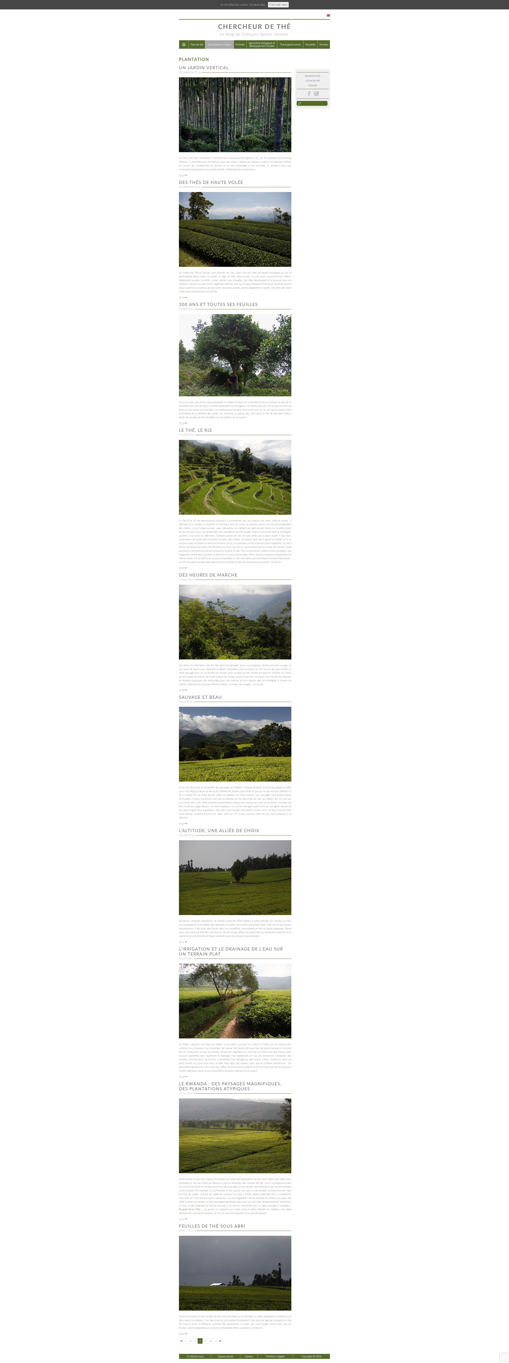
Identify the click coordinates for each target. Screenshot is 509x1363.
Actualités (310, 44)
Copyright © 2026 (311, 1356)
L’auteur (249, 1356)
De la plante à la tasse (219, 44)
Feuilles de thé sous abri (212, 1226)
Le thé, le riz (195, 430)
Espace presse (225, 1356)
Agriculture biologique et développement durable (262, 44)
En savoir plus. (257, 4)
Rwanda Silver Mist (189, 1209)
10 (210, 1340)
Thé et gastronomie (290, 44)
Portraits (240, 44)
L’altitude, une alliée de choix (219, 830)
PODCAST (312, 85)
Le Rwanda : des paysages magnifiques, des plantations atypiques (230, 1086)
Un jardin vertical (204, 67)
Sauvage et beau (200, 697)
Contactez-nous (195, 1356)
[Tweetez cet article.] (183, 175)
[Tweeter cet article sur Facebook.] (180, 175)
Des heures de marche (208, 574)
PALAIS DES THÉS (312, 76)
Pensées (323, 44)
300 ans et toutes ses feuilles (218, 304)
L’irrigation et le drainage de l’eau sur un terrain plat (231, 951)
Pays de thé (197, 44)
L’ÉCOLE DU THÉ (313, 81)
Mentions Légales (275, 1356)
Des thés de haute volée (211, 182)
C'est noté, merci (278, 4)
